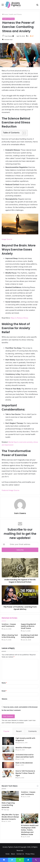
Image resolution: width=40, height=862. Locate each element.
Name (4, 683)
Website (4, 699)
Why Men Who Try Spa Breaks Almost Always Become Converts (10, 817)
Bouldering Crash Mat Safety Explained (29, 636)
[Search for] (37, 5)
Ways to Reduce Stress (19, 318)
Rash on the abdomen (24, 763)
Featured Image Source (10, 490)
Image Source (7, 239)
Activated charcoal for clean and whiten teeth (25, 756)
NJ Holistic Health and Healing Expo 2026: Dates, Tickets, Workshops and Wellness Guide (29, 830)
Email (4, 691)
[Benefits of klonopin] (8, 749)
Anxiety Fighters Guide (10, 847)
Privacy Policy (29, 854)
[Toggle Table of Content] (23, 133)
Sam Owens (20, 513)
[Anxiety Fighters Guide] (12, 5)
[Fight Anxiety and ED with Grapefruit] (8, 741)
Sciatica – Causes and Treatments (9, 625)
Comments (32, 731)
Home (7, 854)
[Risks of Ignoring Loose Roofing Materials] (10, 796)
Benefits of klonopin (23, 748)
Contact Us (20, 854)
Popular (6, 731)
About (13, 854)
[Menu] (3, 5)
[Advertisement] (20, 31)
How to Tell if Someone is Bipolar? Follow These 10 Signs (25, 773)
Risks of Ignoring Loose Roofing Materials (8, 805)
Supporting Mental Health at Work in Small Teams (28, 626)
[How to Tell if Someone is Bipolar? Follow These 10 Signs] (8, 773)
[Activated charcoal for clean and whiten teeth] (8, 757)
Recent (19, 731)
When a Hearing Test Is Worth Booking (10, 636)
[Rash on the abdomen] (8, 765)
